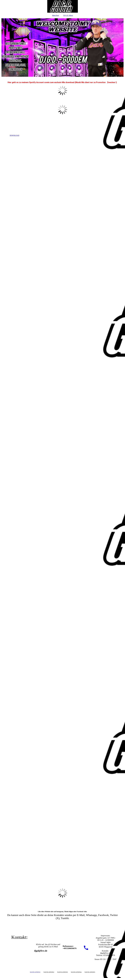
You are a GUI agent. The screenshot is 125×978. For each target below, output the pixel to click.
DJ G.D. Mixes (68, 15)
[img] (62, 6)
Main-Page (55, 15)
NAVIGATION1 (35, 972)
